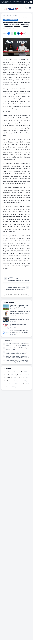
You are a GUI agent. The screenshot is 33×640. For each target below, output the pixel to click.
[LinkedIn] (31, 2)
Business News (9, 374)
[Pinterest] (21, 33)
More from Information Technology (17, 294)
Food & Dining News (9, 380)
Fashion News (23, 377)
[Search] (26, 8)
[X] (26, 2)
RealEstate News (9, 386)
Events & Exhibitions (10, 377)
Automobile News (9, 371)
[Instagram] (28, 2)
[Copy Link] (24, 33)
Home (4, 15)
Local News (25, 383)
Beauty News (22, 371)
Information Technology (12, 15)
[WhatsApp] (15, 33)
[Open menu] (30, 8)
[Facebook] (24, 2)
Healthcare (22, 380)
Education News (22, 374)
